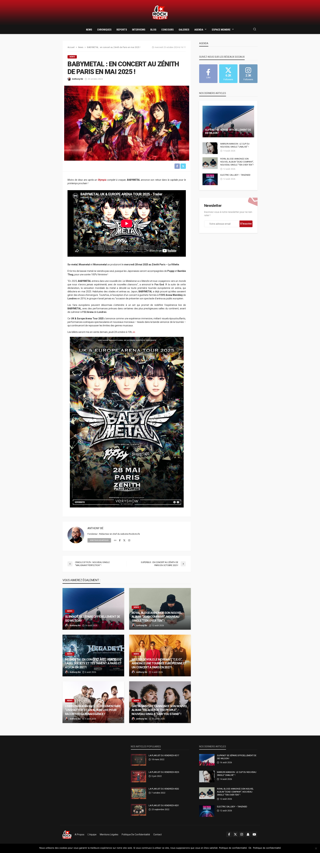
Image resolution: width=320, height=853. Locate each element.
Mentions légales (109, 834)
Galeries (184, 29)
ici (134, 332)
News (89, 29)
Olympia (102, 179)
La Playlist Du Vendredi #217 (164, 755)
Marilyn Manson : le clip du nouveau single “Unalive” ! (235, 145)
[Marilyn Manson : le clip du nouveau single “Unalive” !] (210, 148)
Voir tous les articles (99, 540)
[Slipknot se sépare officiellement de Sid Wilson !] (93, 609)
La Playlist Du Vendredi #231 (164, 805)
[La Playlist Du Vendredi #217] (138, 760)
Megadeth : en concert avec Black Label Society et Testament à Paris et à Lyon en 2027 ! (93, 663)
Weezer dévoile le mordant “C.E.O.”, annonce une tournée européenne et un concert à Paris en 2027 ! (159, 663)
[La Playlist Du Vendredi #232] (138, 793)
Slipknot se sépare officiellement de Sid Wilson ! (92, 618)
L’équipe (92, 834)
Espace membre (221, 29)
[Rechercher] (255, 29)
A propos (79, 834)
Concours (167, 29)
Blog (153, 29)
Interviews (138, 29)
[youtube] (254, 834)
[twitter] (124, 540)
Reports (121, 29)
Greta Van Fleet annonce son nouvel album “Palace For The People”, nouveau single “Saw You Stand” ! (160, 710)
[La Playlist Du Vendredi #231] (138, 810)
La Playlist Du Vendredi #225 (164, 772)
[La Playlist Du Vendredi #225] (138, 776)
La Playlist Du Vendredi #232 (164, 789)
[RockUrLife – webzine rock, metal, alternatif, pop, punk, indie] (66, 834)
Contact (157, 834)
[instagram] (129, 540)
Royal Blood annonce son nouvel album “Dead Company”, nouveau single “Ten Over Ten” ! (157, 616)
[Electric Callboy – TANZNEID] (210, 179)
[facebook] (120, 540)
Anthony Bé (77, 79)
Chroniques (104, 29)
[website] (115, 540)
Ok (249, 847)
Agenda (198, 29)
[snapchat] (248, 834)
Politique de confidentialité (136, 834)
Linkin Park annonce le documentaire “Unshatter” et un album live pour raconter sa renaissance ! (93, 710)
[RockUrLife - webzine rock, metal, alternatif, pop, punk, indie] (160, 13)
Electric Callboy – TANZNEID (235, 175)
